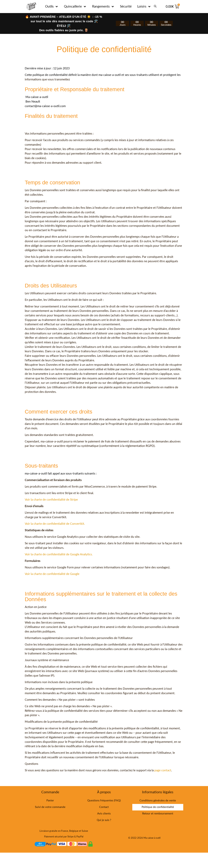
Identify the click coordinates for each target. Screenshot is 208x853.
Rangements (101, 6)
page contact (162, 770)
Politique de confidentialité (158, 807)
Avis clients (104, 813)
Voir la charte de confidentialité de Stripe (51, 499)
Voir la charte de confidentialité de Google (52, 573)
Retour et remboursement (157, 813)
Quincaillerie (73, 6)
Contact (104, 807)
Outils (49, 6)
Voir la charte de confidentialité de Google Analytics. (59, 554)
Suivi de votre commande (50, 807)
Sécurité (126, 6)
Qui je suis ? (104, 820)
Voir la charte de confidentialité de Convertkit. (55, 523)
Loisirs (141, 6)
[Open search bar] (155, 5)
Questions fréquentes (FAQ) (104, 800)
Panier (50, 800)
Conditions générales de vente (158, 800)
